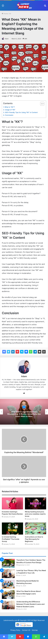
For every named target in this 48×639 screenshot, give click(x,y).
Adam (7, 39)
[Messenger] (26, 351)
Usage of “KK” (10, 110)
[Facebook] (4, 351)
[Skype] (22, 351)
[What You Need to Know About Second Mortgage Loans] (8, 594)
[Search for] (45, 6)
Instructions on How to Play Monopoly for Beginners (34, 539)
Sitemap (35, 630)
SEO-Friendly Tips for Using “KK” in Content (21, 112)
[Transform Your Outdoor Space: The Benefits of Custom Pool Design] (8, 563)
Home (5, 14)
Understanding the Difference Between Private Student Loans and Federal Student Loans (30, 604)
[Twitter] (8, 351)
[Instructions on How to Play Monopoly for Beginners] (35, 528)
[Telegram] (35, 351)
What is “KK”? (10, 107)
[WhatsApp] (30, 351)
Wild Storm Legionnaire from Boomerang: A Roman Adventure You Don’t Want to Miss (24, 414)
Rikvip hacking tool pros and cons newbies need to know (35, 514)
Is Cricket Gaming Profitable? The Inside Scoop (10, 539)
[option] (24, 412)
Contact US (26, 630)
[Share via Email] (39, 351)
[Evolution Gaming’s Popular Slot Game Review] (12, 503)
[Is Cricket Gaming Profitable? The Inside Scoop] (12, 528)
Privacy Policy (15, 630)
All (10, 14)
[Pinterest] (17, 351)
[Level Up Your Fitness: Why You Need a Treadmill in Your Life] (8, 573)
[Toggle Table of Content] (41, 104)
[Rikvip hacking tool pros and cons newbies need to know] (35, 503)
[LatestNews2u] (24, 5)
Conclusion (9, 115)
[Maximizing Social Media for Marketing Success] (8, 584)
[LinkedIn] (13, 351)
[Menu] (3, 6)
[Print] (44, 351)
